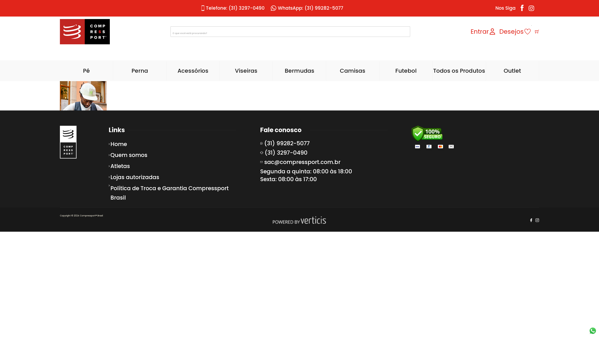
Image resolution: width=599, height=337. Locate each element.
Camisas (352, 71)
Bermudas (299, 71)
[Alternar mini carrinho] (537, 31)
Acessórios (193, 71)
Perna (139, 71)
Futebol (406, 71)
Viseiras (246, 71)
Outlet (512, 71)
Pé (86, 71)
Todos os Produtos (459, 71)
